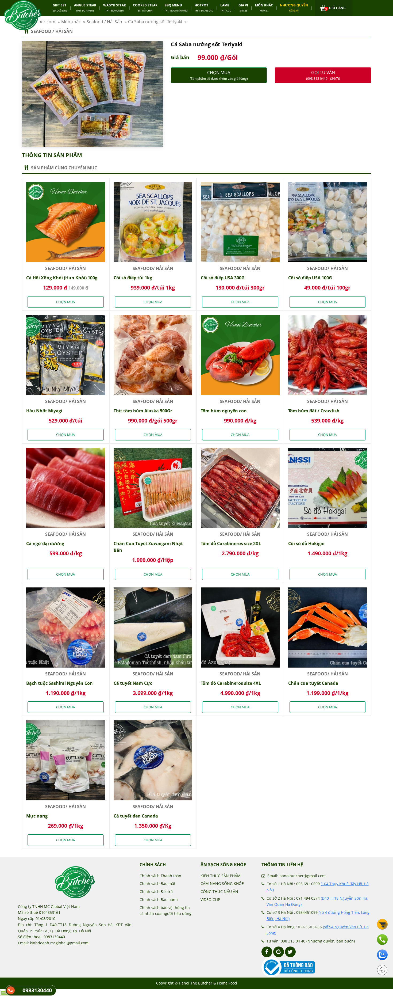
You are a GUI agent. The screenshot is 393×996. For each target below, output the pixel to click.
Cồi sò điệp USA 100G (310, 278)
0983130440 (37, 990)
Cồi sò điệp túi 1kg (133, 278)
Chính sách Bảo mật (157, 883)
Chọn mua (219, 75)
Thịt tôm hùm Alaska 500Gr (143, 411)
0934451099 (307, 912)
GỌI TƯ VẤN (323, 75)
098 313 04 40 (293, 941)
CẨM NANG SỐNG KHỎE (222, 883)
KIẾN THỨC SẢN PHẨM (221, 875)
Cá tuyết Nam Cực (133, 683)
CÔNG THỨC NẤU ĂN (219, 891)
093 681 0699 (308, 883)
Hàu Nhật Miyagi (44, 411)
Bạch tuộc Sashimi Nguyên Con (59, 683)
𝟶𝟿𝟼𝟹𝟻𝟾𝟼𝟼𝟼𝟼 (310, 926)
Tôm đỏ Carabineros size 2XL (231, 543)
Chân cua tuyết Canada (313, 683)
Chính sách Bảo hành (159, 899)
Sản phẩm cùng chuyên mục (64, 168)
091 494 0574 (308, 898)
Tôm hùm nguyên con (224, 411)
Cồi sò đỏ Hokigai (306, 543)
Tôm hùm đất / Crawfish (314, 411)
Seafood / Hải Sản (52, 31)
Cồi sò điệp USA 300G (223, 278)
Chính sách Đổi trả (156, 891)
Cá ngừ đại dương (45, 543)
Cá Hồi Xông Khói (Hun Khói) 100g (61, 278)
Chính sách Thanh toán (160, 875)
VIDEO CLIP (210, 899)
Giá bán (180, 57)
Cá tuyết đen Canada (136, 816)
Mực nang (37, 816)
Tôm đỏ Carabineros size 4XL (231, 683)
